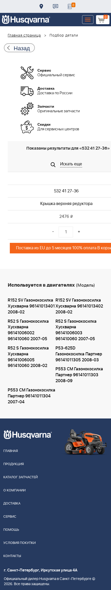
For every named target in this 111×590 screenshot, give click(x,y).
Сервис (9, 516)
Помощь (11, 529)
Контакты (55, 6)
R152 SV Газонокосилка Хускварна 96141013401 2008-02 (31, 306)
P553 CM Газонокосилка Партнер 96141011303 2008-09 (79, 375)
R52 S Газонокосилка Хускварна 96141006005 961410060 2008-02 (28, 357)
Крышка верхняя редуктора (66, 204)
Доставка (41, 6)
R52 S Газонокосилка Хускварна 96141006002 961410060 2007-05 (28, 330)
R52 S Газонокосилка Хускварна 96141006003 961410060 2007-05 (76, 330)
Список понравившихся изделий (69, 6)
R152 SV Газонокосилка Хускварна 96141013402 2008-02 (79, 306)
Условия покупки (19, 543)
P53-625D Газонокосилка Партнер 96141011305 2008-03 (79, 354)
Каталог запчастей (20, 477)
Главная (10, 451)
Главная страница (24, 35)
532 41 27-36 (66, 191)
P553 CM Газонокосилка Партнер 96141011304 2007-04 (31, 396)
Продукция (13, 464)
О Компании (14, 490)
